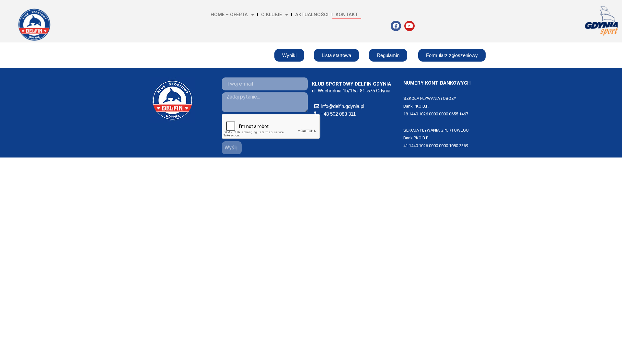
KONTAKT (347, 15)
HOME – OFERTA (229, 15)
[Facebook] (396, 26)
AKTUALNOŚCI (311, 15)
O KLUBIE (271, 15)
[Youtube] (409, 26)
